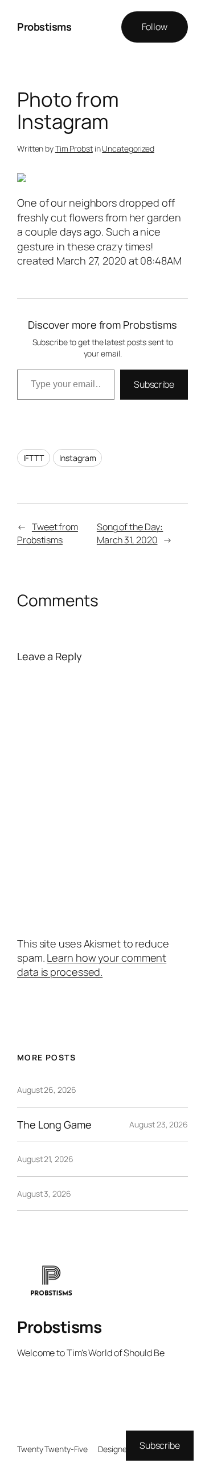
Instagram (77, 457)
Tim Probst (74, 148)
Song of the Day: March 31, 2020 (130, 533)
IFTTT (33, 457)
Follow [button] (154, 26)
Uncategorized (128, 148)
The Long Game (54, 1124)
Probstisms (44, 26)
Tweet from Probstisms (47, 533)
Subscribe (154, 384)
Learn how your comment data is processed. (91, 965)
